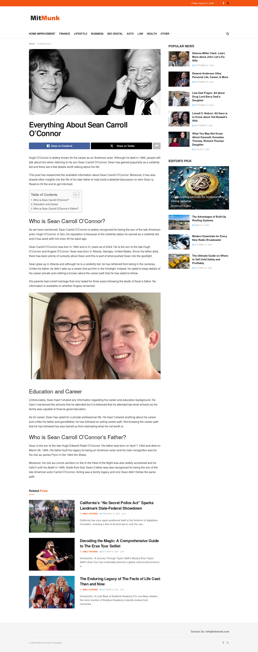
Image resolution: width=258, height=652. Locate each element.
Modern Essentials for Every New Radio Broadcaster (209, 238)
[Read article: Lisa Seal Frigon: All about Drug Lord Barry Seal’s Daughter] (179, 98)
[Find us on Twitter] (228, 3)
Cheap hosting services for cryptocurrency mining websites (198, 198)
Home (32, 43)
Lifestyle (80, 33)
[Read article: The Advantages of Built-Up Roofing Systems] (179, 222)
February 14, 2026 (110, 513)
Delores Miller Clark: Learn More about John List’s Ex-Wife (208, 56)
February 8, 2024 (181, 205)
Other (165, 33)
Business (97, 33)
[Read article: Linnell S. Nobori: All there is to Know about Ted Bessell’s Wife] (179, 119)
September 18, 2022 (204, 105)
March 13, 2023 (201, 225)
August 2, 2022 (201, 149)
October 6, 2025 (109, 589)
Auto (130, 33)
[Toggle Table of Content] (74, 195)
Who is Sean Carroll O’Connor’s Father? (56, 208)
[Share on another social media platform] (157, 146)
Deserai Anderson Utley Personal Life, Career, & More (210, 75)
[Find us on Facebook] (223, 3)
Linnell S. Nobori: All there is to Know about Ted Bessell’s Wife (209, 117)
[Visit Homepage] (45, 18)
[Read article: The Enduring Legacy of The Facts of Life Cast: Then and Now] (52, 592)
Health (152, 33)
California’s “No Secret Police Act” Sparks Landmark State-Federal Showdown (117, 505)
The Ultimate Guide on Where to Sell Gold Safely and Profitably (210, 259)
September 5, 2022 (203, 125)
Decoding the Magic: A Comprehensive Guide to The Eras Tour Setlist (119, 543)
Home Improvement (42, 33)
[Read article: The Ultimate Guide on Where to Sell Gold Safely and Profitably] (179, 261)
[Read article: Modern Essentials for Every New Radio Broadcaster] (179, 241)
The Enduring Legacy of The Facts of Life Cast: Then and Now (120, 581)
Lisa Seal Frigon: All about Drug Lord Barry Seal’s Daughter (208, 96)
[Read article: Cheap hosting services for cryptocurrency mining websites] (198, 188)
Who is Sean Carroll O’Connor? (51, 200)
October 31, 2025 (203, 244)
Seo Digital (115, 33)
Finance (64, 33)
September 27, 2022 (204, 65)
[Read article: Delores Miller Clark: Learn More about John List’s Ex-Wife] (179, 58)
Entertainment (44, 43)
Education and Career (46, 204)
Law (140, 33)
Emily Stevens (90, 513)
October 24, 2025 (203, 267)
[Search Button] (227, 33)
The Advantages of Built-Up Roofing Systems (209, 218)
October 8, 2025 (109, 551)
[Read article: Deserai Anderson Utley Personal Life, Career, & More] (179, 79)
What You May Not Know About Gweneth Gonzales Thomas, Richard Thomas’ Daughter (208, 138)
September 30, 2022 (204, 81)
